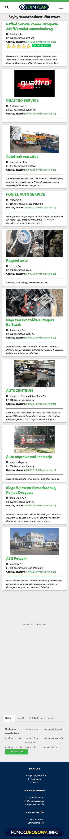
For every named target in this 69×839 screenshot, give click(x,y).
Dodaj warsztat (35, 819)
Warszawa (19, 37)
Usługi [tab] (8, 718)
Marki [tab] (21, 718)
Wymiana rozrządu (35, 801)
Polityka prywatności (35, 775)
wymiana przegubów (54, 738)
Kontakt (35, 782)
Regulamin (35, 779)
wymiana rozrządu (13, 738)
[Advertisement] (34, 605)
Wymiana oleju (35, 797)
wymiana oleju (32, 729)
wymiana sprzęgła (13, 747)
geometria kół (50, 747)
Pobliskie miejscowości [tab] (41, 718)
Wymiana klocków (35, 804)
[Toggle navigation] (61, 7)
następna (41, 624)
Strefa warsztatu (35, 822)
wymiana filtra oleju (53, 729)
